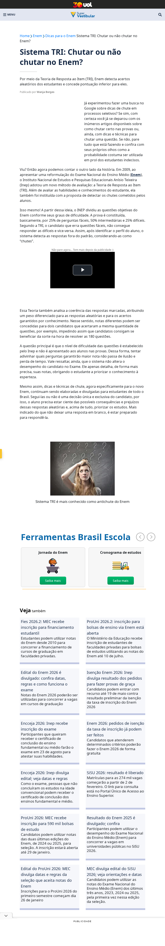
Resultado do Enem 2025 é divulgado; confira (111, 820)
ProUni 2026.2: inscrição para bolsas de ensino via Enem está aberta (115, 627)
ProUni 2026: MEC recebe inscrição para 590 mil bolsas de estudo (47, 823)
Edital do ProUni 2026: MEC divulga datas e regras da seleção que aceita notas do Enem (46, 877)
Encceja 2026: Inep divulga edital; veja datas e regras (45, 775)
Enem (136, 174)
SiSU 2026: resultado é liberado (115, 772)
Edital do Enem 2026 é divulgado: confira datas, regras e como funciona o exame (44, 681)
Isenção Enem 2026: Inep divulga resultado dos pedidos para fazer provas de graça (114, 678)
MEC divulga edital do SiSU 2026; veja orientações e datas (114, 871)
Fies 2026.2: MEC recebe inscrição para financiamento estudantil (47, 627)
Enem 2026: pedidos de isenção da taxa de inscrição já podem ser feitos (115, 729)
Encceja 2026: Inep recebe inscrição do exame (44, 726)
